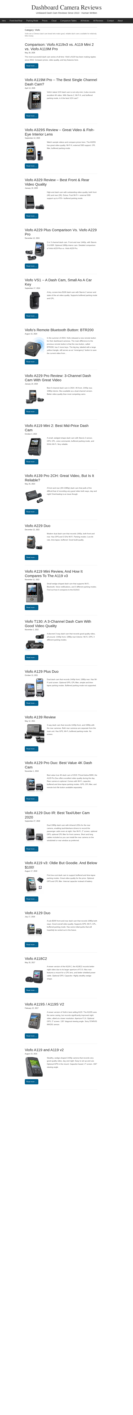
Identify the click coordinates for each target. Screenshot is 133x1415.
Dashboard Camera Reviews (66, 7)
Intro (4, 21)
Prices (45, 21)
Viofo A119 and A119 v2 (44, 1050)
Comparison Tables (68, 21)
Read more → (31, 66)
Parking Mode (32, 21)
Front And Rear (16, 21)
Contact (110, 21)
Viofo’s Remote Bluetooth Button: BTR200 (59, 330)
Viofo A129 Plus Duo (42, 672)
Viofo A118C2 (36, 959)
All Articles (85, 21)
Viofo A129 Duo (37, 913)
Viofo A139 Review (40, 717)
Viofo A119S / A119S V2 (44, 1004)
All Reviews (98, 21)
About (120, 21)
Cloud (53, 21)
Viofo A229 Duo (37, 526)
